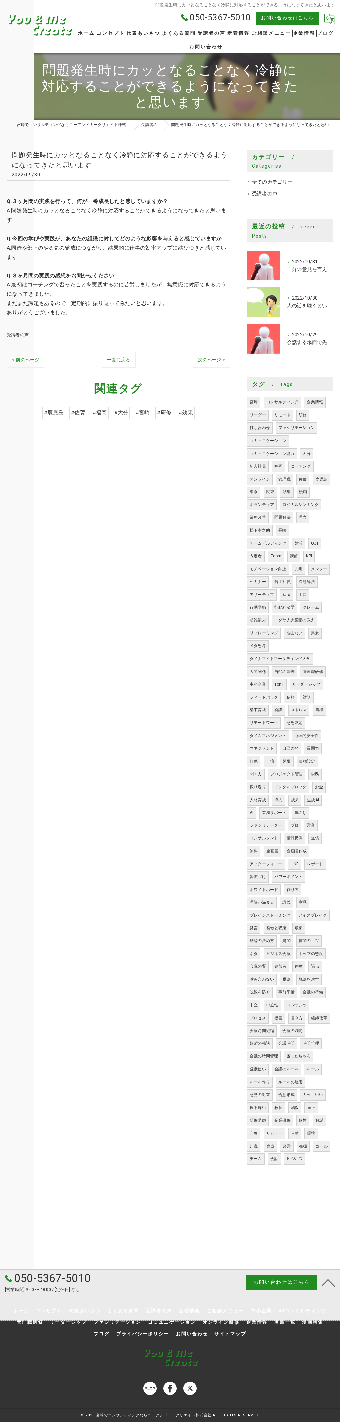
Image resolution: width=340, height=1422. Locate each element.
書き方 (297, 1018)
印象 (254, 1133)
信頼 (291, 697)
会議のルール (286, 1069)
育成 (270, 1146)
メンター (319, 569)
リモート (282, 415)
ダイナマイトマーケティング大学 (280, 658)
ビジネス (295, 1158)
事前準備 (286, 992)
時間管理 (311, 1043)
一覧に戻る (118, 359)
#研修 (164, 413)
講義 (286, 902)
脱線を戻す (309, 979)
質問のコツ (309, 940)
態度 (299, 966)
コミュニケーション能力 (272, 453)
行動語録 (258, 607)
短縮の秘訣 (260, 1043)
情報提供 (295, 838)
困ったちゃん (299, 1056)
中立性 (272, 1005)
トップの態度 (311, 953)
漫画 (303, 492)
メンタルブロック (290, 787)
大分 (306, 453)
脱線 (286, 979)
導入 (278, 800)
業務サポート (274, 812)
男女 (315, 633)
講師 (294, 556)
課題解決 (307, 581)
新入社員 (258, 466)
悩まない (295, 633)
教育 (278, 1107)
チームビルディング (268, 543)
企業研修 (282, 1120)
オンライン (260, 479)
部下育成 (258, 710)
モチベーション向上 (268, 569)
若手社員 (282, 581)
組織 (254, 1146)
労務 (315, 774)
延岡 (286, 594)
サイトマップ (230, 1333)
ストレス (299, 710)
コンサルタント (264, 838)
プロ (294, 825)
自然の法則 (284, 671)
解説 (319, 1120)
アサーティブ (262, 594)
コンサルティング (282, 402)
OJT (315, 543)
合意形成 (286, 1094)
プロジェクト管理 (286, 774)
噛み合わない (262, 979)
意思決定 (295, 722)
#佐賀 (78, 413)
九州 (298, 569)
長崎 (282, 530)
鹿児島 (321, 479)
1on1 (279, 684)
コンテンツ (297, 1005)
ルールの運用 (290, 1082)
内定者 (256, 556)
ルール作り (260, 1082)
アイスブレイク (312, 915)
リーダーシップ (306, 684)
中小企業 (258, 684)
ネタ (254, 953)
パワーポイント (288, 876)
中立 (254, 1005)
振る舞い (258, 1107)
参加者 (280, 966)
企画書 (272, 851)
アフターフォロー (266, 864)
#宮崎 (143, 413)
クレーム (311, 607)
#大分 (121, 413)
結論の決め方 (262, 940)
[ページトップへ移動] (328, 1282)
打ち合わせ (260, 427)
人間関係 (258, 671)
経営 (287, 1146)
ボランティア (262, 504)
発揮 (303, 1146)
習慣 (287, 761)
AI (251, 812)
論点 (315, 966)
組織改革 (319, 1018)
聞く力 (256, 774)
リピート (274, 1133)
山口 (303, 594)
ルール (313, 1069)
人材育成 (258, 800)
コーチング (301, 466)
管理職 (284, 479)
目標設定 (307, 761)
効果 (287, 492)
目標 (319, 710)
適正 (311, 1107)
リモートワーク (264, 722)
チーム (256, 1158)
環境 (311, 1133)
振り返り (258, 787)
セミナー (258, 581)
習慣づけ (258, 876)
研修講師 (258, 1120)
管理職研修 (313, 671)
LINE (295, 864)
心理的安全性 (307, 735)
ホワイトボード (264, 889)
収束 (299, 928)
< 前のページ (25, 359)
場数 (295, 1107)
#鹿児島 (54, 413)
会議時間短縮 (262, 1030)
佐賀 (303, 479)
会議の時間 (292, 1030)
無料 (254, 851)
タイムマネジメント (268, 735)
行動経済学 (284, 607)
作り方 (293, 889)
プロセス (258, 1018)
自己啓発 (290, 748)
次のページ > (211, 359)
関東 (270, 492)
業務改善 (258, 517)
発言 (254, 928)
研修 (303, 415)
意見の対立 (260, 1094)
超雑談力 (258, 620)
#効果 (186, 413)
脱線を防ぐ (260, 992)
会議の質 (258, 966)
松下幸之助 (260, 530)
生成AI (313, 800)
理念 (303, 517)
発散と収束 (276, 928)
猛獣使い (258, 1069)
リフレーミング (264, 633)
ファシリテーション (296, 427)
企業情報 (315, 402)
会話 (274, 1158)
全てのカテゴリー (272, 182)
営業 (311, 825)
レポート (315, 864)
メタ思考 (258, 645)
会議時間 (286, 1043)
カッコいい (313, 1094)
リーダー (258, 415)
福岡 (278, 466)
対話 (307, 697)
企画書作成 (297, 851)
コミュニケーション (268, 440)
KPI (309, 556)
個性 (303, 1120)
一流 (270, 761)
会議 (278, 710)
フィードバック (264, 697)
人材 (295, 1133)
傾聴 (254, 761)
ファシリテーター (266, 825)
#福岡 (100, 413)
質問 (286, 940)
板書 (278, 1018)
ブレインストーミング (270, 915)
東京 (254, 492)
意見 (303, 902)
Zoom (276, 556)
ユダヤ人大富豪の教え (294, 620)
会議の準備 (313, 992)
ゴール (321, 1146)
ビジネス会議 (278, 953)
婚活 (298, 543)
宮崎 (254, 402)
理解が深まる (262, 902)
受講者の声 (18, 334)
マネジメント (262, 748)
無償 (315, 838)
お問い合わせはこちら (287, 17)
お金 (319, 787)
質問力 (313, 748)
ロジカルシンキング (300, 504)
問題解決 (282, 517)
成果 (295, 800)
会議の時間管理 (264, 1056)
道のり (301, 812)
